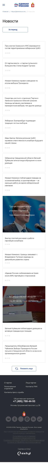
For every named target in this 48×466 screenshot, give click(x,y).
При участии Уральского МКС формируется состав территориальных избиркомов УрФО (22, 47)
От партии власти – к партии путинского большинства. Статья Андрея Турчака (21, 64)
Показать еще (26, 369)
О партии (8, 383)
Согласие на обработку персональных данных (24, 442)
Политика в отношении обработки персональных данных (24, 440)
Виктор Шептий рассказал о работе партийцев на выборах (19, 239)
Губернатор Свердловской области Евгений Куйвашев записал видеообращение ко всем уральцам (23, 160)
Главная (5, 11)
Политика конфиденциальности (24, 438)
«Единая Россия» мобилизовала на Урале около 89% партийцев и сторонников (21, 274)
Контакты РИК (31, 387)
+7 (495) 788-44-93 (24, 401)
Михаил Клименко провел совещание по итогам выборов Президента (21, 82)
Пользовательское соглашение (24, 436)
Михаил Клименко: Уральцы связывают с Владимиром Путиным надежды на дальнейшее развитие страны (21, 257)
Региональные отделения (10, 388)
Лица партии (31, 383)
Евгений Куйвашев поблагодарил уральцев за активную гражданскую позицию (23, 330)
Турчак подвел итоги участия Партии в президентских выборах (22, 210)
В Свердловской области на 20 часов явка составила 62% (23, 300)
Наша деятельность (18, 11)
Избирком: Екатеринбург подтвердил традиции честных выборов (20, 122)
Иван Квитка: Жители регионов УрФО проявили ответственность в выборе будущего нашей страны (24, 140)
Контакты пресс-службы (14, 392)
